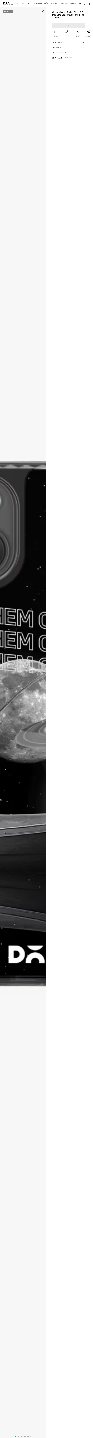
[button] (68, 42)
